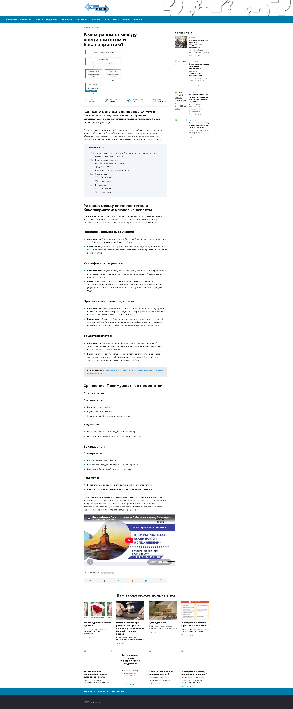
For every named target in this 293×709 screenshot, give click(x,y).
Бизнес (126, 20)
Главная (87, 27)
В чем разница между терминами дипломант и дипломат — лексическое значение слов (199, 70)
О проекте (89, 691)
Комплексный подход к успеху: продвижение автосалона (199, 43)
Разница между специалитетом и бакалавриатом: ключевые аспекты (124, 153)
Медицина (51, 20)
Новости (137, 20)
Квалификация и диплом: (106, 160)
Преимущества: (107, 177)
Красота (38, 20)
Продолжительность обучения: (109, 157)
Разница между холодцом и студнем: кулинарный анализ (95, 674)
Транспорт (95, 20)
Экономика (11, 20)
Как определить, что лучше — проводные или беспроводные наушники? (198, 98)
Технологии (66, 20)
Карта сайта (118, 691)
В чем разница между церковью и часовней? (194, 672)
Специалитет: (101, 174)
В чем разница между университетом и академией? (130, 659)
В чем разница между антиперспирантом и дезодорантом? (199, 125)
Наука (116, 20)
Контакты (103, 691)
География (81, 20)
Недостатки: (106, 181)
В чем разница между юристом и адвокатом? (194, 624)
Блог (107, 20)
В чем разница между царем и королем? (161, 672)
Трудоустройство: (103, 167)
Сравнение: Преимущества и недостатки (110, 170)
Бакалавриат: (101, 185)
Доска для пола (157, 622)
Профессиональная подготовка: (109, 163)
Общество (25, 20)
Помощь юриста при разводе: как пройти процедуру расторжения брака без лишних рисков (130, 628)
